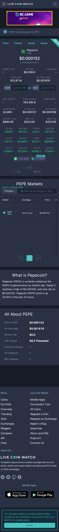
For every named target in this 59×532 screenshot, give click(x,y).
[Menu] (3, 4)
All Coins (35, 409)
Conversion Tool (40, 404)
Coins (4, 399)
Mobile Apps (37, 399)
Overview (6, 409)
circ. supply (9, 99)
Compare (6, 433)
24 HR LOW (29, 109)
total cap (16, 77)
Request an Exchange (43, 418)
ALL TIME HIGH (43, 77)
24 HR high (50, 109)
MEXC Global (27, 213)
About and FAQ (39, 433)
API (3, 438)
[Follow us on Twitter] (8, 477)
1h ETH (9, 148)
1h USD (9, 128)
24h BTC (23, 138)
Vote (3, 418)
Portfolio (6, 404)
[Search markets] (20, 191)
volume (29, 69)
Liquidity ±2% (9, 119)
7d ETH (36, 148)
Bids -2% (29, 119)
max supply (50, 99)
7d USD (36, 128)
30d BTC (50, 138)
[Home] (29, 457)
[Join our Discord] (14, 477)
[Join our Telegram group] (3, 477)
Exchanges (7, 423)
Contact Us (37, 442)
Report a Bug (38, 423)
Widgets (6, 428)
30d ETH (50, 148)
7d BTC (36, 138)
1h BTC (9, 138)
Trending (6, 414)
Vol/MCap (52, 69)
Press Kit (35, 438)
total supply (29, 99)
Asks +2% (51, 119)
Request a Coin (39, 414)
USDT (9, 214)
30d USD (50, 128)
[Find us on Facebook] (19, 477)
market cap (8, 69)
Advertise (36, 428)
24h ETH (23, 148)
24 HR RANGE (9, 109)
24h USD (23, 128)
